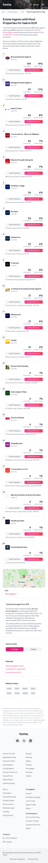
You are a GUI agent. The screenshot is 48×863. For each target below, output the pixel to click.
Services (29, 772)
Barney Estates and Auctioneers (26, 495)
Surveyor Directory (10, 772)
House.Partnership (19, 366)
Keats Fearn (16, 108)
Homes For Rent (9, 761)
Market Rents (8, 779)
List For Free (30, 801)
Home (2, 12)
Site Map (6, 812)
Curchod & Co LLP (19, 469)
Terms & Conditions (17, 859)
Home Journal (8, 804)
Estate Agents (12, 12)
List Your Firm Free (33, 817)
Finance (29, 765)
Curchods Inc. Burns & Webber (25, 134)
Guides (28, 776)
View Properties (14, 70)
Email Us (9, 842)
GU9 (22, 12)
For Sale (15, 649)
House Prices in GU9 (13, 672)
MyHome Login (8, 808)
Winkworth (16, 314)
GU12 (33, 688)
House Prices (8, 776)
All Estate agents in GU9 (15, 666)
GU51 (9, 693)
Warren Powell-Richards (22, 160)
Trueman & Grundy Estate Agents (26, 289)
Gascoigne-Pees (19, 392)
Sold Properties (9, 783)
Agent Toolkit (31, 805)
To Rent (33, 649)
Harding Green (17, 520)
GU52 (25, 688)
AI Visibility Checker (33, 797)
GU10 (9, 688)
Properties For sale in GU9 (15, 669)
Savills (14, 340)
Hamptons (16, 237)
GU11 (17, 688)
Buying (28, 753)
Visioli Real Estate (19, 547)
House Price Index (9, 797)
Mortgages (30, 768)
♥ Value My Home (33, 70)
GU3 (33, 693)
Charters (15, 263)
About (5, 789)
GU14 (17, 693)
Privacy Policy (8, 815)
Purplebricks (16, 443)
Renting (29, 757)
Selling (28, 761)
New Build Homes (9, 757)
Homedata (7, 793)
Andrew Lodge (17, 185)
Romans (14, 211)
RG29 (25, 693)
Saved (36, 4)
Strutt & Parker (17, 417)
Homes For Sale (9, 753)
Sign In (28, 808)
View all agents (10, 594)
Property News (8, 800)
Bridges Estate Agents (21, 82)
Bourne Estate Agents (21, 57)
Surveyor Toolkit (32, 821)
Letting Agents (8, 768)
